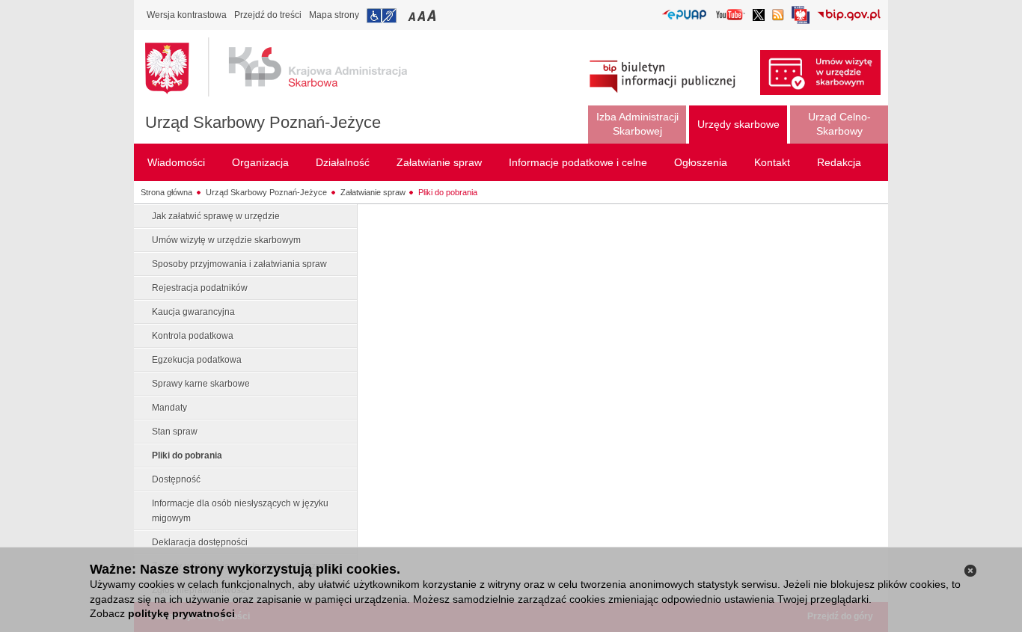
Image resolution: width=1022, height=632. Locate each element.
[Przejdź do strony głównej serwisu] (287, 67)
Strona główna (166, 192)
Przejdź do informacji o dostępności (382, 15)
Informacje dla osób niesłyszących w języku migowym (240, 511)
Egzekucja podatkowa (197, 360)
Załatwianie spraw (373, 192)
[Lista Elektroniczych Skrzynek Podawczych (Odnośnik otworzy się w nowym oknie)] (684, 15)
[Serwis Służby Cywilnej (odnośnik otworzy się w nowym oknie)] (801, 19)
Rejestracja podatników (200, 288)
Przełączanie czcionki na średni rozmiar (422, 15)
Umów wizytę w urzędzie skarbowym (226, 240)
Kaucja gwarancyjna (193, 312)
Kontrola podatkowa (192, 336)
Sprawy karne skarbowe (201, 383)
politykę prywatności (181, 613)
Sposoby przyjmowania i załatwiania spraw (239, 264)
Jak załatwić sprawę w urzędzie (216, 216)
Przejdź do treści (268, 15)
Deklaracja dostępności (200, 542)
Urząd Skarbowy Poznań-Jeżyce (263, 122)
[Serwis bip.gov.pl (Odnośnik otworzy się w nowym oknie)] (849, 16)
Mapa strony (334, 15)
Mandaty (169, 407)
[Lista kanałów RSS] (778, 16)
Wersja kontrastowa (187, 15)
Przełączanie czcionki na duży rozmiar (432, 15)
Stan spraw (175, 431)
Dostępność (176, 479)
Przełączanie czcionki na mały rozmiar (413, 15)
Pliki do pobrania (447, 192)
